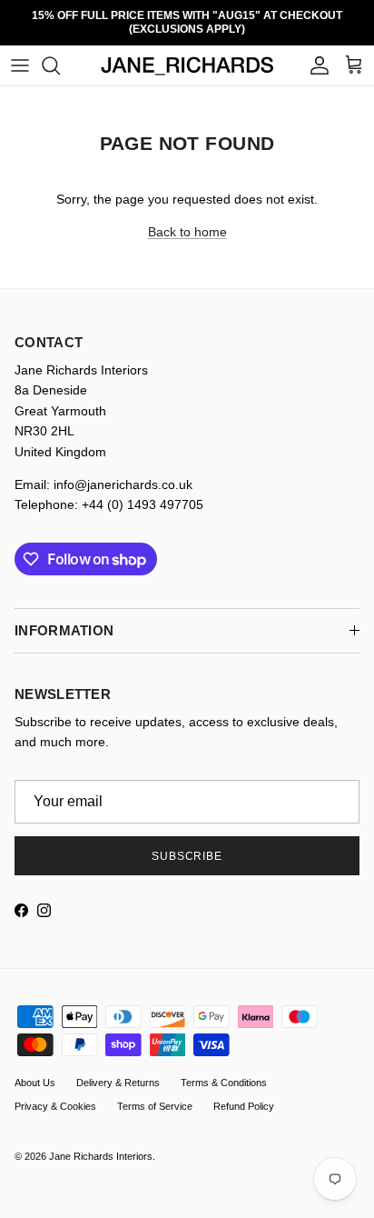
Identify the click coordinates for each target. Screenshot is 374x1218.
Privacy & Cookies (55, 1092)
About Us (35, 1069)
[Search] (60, 53)
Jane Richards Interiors (101, 1143)
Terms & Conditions (224, 1069)
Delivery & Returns (118, 1069)
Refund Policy (243, 1092)
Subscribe (187, 842)
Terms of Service (154, 1092)
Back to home (187, 219)
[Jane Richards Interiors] (187, 53)
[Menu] (20, 53)
